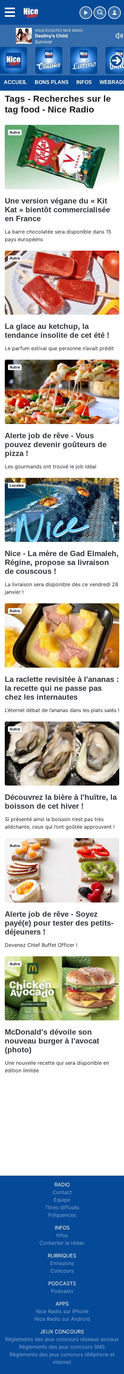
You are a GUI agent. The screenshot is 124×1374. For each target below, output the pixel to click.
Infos (84, 82)
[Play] (8, 56)
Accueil (15, 82)
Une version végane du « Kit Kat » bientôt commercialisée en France (57, 209)
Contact (62, 1192)
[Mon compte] (114, 12)
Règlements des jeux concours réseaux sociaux (62, 1339)
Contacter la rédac (62, 1243)
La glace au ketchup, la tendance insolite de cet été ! (57, 330)
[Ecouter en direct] (85, 12)
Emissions (62, 1263)
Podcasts (62, 1291)
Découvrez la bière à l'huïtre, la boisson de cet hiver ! (61, 801)
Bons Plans (52, 82)
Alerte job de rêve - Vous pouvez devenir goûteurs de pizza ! (56, 444)
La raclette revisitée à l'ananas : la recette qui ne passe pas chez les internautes (62, 688)
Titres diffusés (62, 1207)
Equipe (62, 1200)
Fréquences (62, 1215)
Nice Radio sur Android (62, 1319)
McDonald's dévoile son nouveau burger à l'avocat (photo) (52, 1041)
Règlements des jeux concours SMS (62, 1347)
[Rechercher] (99, 12)
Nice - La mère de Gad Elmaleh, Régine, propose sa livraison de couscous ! (62, 562)
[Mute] (119, 36)
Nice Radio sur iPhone (62, 1311)
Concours (62, 1271)
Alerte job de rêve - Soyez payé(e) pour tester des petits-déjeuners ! (59, 923)
